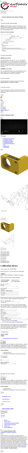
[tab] (11, 338)
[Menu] (2, 112)
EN (3, 103)
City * (2, 316)
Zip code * (3, 315)
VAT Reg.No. (4, 302)
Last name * (3, 293)
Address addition (4, 317)
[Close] (2, 20)
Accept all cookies (13, 448)
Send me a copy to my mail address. (10, 320)
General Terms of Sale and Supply (11, 423)
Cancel (2, 334)
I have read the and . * (12, 322)
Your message (4, 288)
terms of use (19, 322)
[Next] (5, 219)
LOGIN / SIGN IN (5, 110)
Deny (2, 448)
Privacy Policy (7, 421)
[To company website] (1, 97)
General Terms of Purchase (10, 424)
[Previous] (2, 219)
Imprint (5, 420)
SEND (6, 334)
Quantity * (3, 284)
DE (3, 101)
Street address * (4, 313)
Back (2, 149)
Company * (3, 294)
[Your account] (2, 105)
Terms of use (7, 425)
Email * (2, 309)
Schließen (5, 357)
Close (4, 107)
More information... (22, 446)
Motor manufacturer (5, 362)
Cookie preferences (8, 427)
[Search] (5, 12)
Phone (2, 310)
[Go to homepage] (14, 9)
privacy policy (12, 322)
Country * (3, 319)
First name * (3, 292)
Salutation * (3, 290)
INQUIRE (3, 273)
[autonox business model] (1, 99)
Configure (6, 448)
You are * (3, 300)
